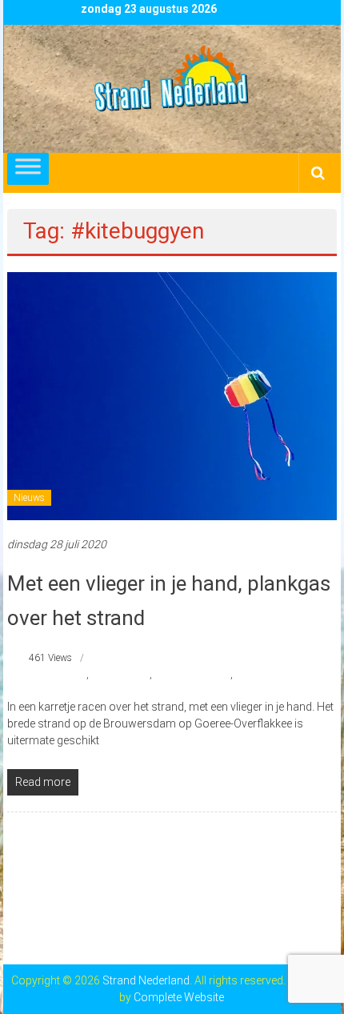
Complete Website (179, 997)
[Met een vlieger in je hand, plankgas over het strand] (172, 395)
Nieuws (29, 497)
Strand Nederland (271, 674)
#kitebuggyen (58, 674)
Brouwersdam (120, 674)
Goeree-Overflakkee (192, 674)
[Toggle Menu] (28, 168)
